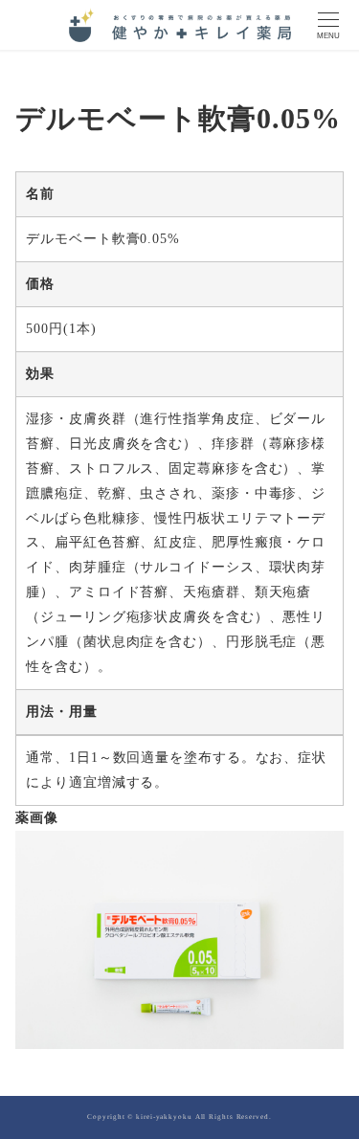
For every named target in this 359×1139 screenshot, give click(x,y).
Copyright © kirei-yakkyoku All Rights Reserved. (179, 1117)
